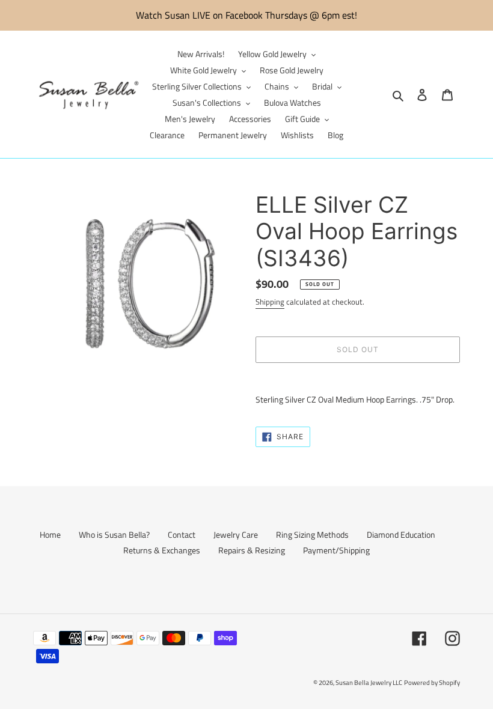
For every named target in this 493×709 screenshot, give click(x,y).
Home (50, 534)
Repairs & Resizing (251, 550)
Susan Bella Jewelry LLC (368, 682)
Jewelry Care (235, 534)
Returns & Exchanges (161, 550)
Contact (181, 534)
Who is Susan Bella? (114, 534)
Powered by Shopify (432, 682)
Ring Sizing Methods (312, 534)
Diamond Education (401, 534)
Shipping (270, 302)
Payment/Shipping (336, 550)
